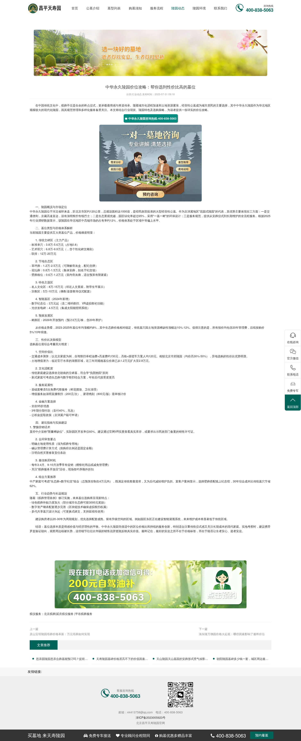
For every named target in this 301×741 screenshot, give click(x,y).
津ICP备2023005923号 (150, 717)
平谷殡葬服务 (83, 614)
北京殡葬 (49, 614)
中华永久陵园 (244, 105)
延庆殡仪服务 (65, 614)
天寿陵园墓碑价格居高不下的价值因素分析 (122, 659)
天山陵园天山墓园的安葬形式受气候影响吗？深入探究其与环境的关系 (182, 659)
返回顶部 (293, 407)
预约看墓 (261, 735)
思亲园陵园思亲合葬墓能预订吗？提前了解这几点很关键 (62, 659)
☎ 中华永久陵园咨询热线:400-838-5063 (151, 118)
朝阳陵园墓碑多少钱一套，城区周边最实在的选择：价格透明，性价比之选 (242, 659)
